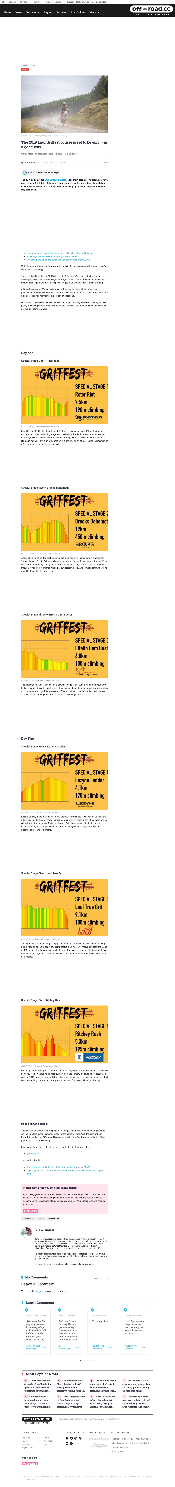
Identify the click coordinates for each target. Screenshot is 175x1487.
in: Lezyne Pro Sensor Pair (98, 1347)
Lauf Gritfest (53, 1219)
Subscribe (31, 1210)
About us (26, 1438)
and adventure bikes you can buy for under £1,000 (65, 1167)
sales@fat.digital (141, 1443)
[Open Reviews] (38, 12)
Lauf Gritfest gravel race (57, 180)
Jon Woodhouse (45, 1229)
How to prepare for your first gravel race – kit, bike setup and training (60, 253)
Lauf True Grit (55, 873)
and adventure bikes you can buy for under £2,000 (65, 259)
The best (31, 259)
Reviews (25, 1444)
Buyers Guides (28, 1448)
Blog (46, 1444)
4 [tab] (87, 1360)
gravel (38, 259)
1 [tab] (80, 1360)
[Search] (3, 2)
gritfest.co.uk (33, 1153)
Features (48, 1438)
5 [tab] (89, 1360)
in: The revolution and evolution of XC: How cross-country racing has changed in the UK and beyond (66, 1347)
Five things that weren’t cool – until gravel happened (52, 256)
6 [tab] (92, 1360)
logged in (41, 1291)
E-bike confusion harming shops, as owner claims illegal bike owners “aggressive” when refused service (37, 1403)
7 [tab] (94, 1360)
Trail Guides (49, 1441)
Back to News (29, 65)
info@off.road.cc (143, 1439)
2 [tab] (82, 1360)
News (24, 1441)
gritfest (41, 1219)
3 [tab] (85, 1360)
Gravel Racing (28, 1219)
